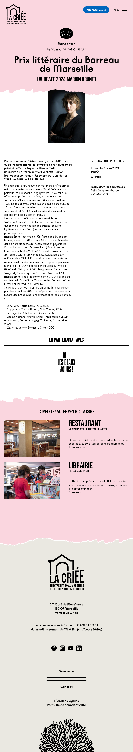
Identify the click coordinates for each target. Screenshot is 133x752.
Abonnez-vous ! (96, 9)
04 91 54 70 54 (87, 625)
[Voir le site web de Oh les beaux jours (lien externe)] (66, 362)
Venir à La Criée (66, 613)
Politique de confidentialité (66, 705)
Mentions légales (66, 701)
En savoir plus (77, 447)
